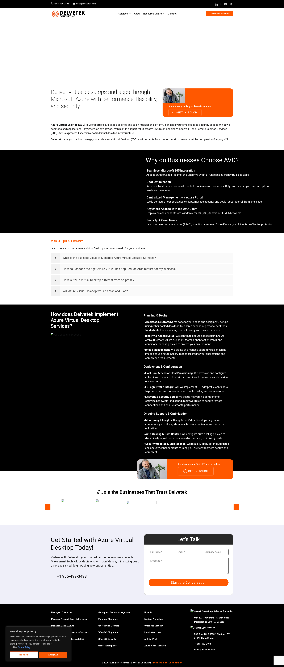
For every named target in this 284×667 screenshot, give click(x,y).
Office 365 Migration (108, 632)
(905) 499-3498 (61, 4)
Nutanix (148, 612)
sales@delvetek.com (86, 4)
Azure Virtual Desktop (108, 626)
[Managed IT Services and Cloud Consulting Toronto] (68, 13)
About (137, 13)
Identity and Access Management (114, 612)
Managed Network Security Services (69, 619)
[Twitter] (231, 4)
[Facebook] (221, 4)
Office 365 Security (107, 639)
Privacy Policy (160, 663)
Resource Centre (152, 13)
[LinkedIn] (216, 4)
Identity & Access (152, 632)
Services (123, 13)
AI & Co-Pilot (150, 639)
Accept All (53, 655)
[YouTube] (225, 4)
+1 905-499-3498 (72, 576)
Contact (172, 13)
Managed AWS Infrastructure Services (70, 632)
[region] (38, 643)
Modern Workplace (107, 646)
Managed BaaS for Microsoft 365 (67, 639)
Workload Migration (108, 619)
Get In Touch (186, 112)
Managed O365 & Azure (62, 626)
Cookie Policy (24, 647)
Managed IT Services (61, 612)
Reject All (23, 655)
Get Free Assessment (219, 13)
